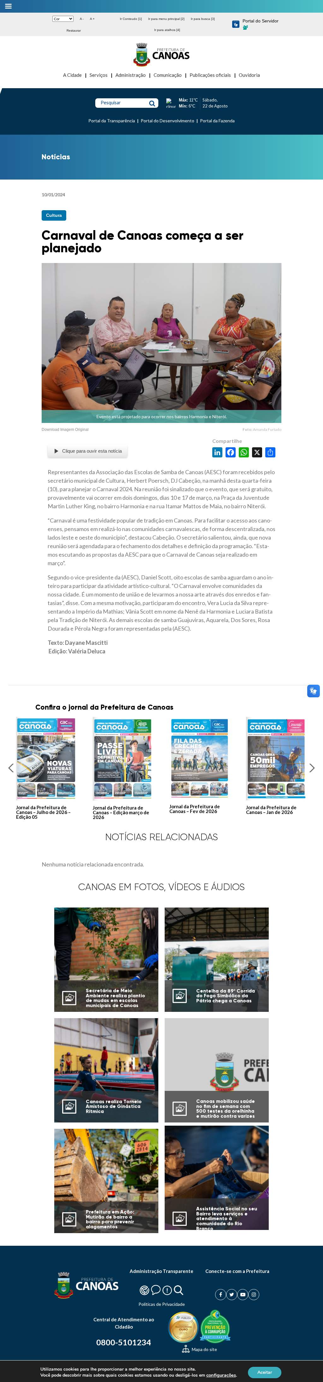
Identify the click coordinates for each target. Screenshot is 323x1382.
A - (82, 19)
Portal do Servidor (261, 20)
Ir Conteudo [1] (131, 19)
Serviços (99, 75)
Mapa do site (204, 1349)
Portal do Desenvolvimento (167, 120)
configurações (221, 1375)
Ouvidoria (249, 75)
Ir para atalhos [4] (167, 30)
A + (92, 19)
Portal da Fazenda (217, 120)
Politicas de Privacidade (161, 1304)
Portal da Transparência (111, 120)
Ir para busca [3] (203, 19)
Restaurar (74, 30)
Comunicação (168, 75)
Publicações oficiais (210, 75)
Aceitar (264, 1372)
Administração (130, 75)
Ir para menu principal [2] (166, 19)
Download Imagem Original (65, 429)
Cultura (54, 215)
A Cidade (72, 75)
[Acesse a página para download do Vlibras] (235, 24)
